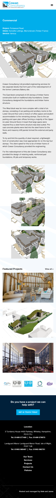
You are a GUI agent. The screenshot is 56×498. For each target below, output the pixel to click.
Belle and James (47, 491)
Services (28, 460)
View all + (49, 269)
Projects (28, 463)
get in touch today (28, 412)
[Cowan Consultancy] (14, 8)
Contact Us (28, 467)
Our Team (28, 456)
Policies (28, 470)
